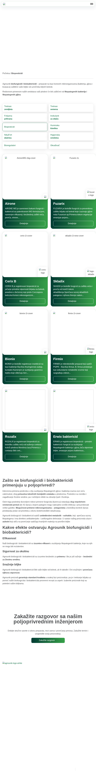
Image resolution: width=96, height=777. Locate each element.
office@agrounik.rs (60, 687)
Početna (6, 73)
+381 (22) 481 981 (56, 681)
